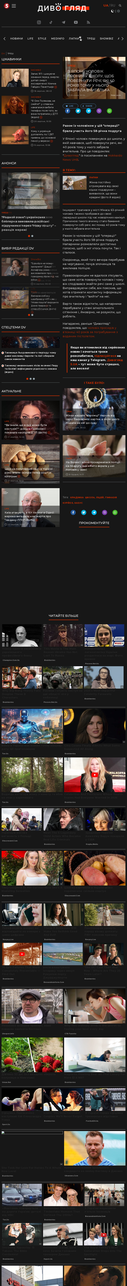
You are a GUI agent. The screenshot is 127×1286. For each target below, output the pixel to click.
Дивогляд (71, 155)
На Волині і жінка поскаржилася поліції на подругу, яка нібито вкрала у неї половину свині (93, 466)
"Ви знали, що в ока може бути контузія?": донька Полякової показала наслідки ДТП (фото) (26, 429)
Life (30, 38)
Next (122, 39)
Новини (16, 38)
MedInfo (57, 38)
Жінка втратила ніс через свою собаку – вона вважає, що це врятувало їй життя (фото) (27, 221)
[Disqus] (94, 572)
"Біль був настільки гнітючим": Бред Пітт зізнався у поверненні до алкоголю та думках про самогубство (45, 270)
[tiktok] (51, 22)
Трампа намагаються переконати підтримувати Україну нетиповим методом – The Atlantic (44, 299)
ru (112, 5)
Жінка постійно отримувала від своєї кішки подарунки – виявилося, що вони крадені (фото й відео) (104, 190)
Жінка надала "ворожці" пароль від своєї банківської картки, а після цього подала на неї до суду (93, 419)
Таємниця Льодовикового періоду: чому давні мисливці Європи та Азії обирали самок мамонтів (30, 356)
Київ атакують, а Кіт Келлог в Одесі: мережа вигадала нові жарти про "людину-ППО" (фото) (29, 516)
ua (105, 5)
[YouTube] (76, 22)
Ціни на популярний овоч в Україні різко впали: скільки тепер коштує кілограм (29, 472)
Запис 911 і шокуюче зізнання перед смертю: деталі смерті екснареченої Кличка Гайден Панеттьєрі (45, 80)
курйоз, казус (73, 503)
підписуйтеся (105, 356)
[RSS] (88, 22)
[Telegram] (63, 22)
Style (42, 38)
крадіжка (77, 497)
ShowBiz (106, 38)
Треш (91, 38)
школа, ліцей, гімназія (101, 497)
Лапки (74, 38)
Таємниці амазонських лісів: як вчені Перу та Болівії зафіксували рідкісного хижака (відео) (31, 368)
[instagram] (38, 22)
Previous (5, 39)
